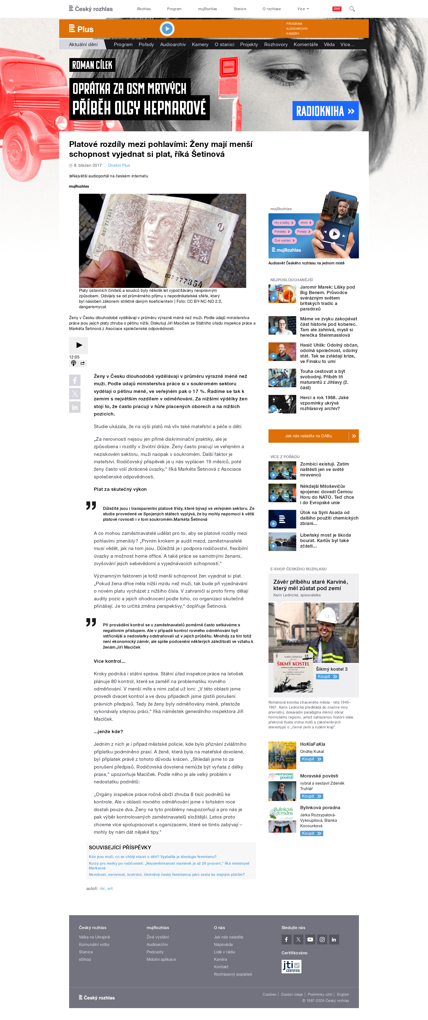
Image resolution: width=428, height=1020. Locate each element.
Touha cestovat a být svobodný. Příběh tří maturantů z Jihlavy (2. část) (324, 379)
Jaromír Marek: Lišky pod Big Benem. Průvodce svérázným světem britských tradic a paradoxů (327, 297)
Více (348, 44)
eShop (85, 959)
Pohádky (280, 231)
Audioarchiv (297, 28)
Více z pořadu (285, 457)
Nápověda (223, 944)
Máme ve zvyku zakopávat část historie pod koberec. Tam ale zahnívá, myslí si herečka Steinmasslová (328, 327)
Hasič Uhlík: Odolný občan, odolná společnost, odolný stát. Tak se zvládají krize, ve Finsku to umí (329, 353)
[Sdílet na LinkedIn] (74, 407)
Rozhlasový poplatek (233, 974)
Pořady (146, 44)
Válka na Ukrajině (94, 937)
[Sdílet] (82, 363)
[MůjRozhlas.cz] (79, 187)
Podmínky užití (320, 994)
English (343, 994)
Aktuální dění (83, 44)
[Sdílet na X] (74, 393)
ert (110, 888)
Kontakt (221, 967)
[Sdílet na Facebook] (74, 380)
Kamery (292, 33)
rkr (102, 888)
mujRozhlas (207, 9)
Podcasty (155, 952)
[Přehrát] (78, 345)
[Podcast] (73, 363)
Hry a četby (282, 222)
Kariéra (220, 959)
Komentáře (306, 44)
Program (174, 9)
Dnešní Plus (119, 165)
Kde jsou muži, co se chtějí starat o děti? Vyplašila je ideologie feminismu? (152, 857)
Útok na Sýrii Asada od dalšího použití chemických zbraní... (329, 518)
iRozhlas (144, 9)
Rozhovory (276, 44)
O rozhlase (272, 9)
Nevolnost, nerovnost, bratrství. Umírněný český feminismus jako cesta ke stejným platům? (167, 875)
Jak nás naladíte (228, 937)
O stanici (224, 44)
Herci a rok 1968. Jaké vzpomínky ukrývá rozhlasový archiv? (324, 403)
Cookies (269, 994)
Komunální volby (94, 944)
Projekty (249, 44)
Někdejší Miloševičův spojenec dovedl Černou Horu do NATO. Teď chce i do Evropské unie (327, 494)
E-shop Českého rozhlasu (298, 569)
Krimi (304, 222)
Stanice (240, 9)
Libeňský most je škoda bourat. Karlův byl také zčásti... (325, 540)
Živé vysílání (282, 240)
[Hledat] (352, 9)
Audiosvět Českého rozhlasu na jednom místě (306, 263)
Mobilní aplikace (161, 959)
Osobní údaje (292, 994)
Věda (329, 44)
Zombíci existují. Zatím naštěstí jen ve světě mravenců (324, 469)
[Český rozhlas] (91, 9)
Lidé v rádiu (224, 952)
